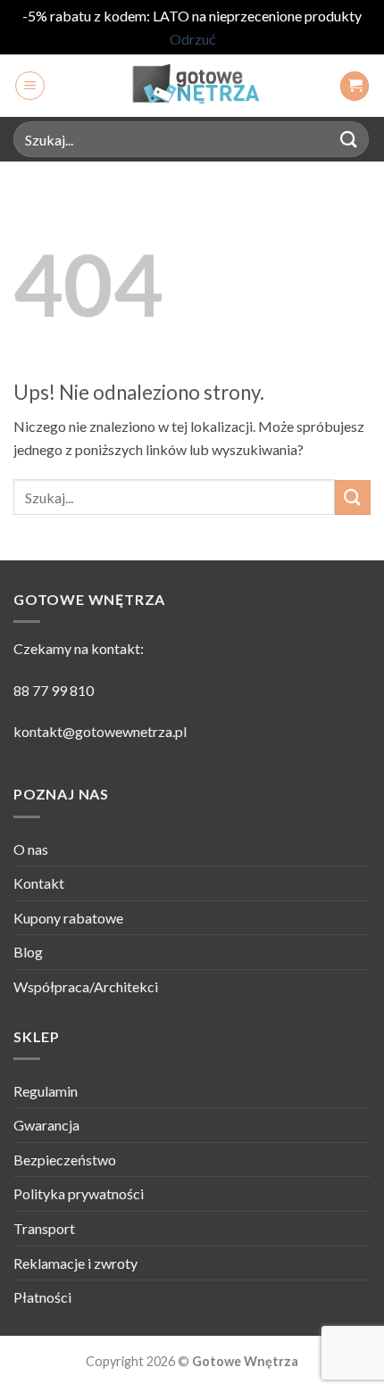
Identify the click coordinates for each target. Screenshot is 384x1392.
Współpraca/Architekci (85, 986)
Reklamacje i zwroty (75, 1263)
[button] (30, 85)
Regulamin (45, 1090)
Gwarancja (46, 1124)
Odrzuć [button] (192, 38)
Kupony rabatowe (68, 917)
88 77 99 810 (53, 690)
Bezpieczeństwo (64, 1159)
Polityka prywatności (78, 1193)
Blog (28, 951)
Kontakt (38, 882)
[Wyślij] (349, 139)
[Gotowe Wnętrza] (192, 85)
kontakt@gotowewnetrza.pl (100, 731)
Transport (44, 1228)
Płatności (42, 1296)
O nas (30, 849)
